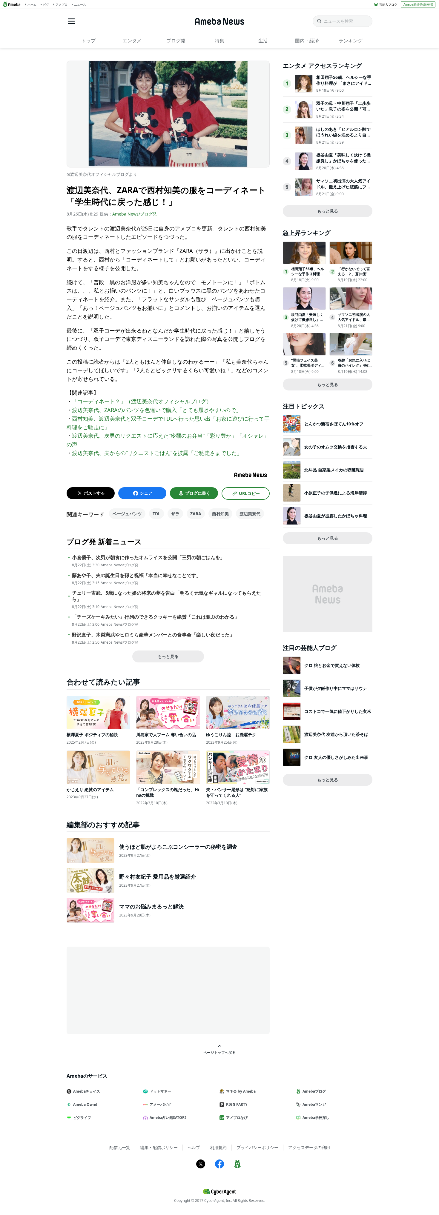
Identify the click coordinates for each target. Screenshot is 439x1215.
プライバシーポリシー (257, 1147)
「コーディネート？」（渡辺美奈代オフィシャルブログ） (142, 401)
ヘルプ (194, 1147)
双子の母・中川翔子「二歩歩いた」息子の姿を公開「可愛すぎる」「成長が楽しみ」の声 (343, 112)
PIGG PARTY (236, 1104)
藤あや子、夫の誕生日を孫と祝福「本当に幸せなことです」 (136, 575)
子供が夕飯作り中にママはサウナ (335, 688)
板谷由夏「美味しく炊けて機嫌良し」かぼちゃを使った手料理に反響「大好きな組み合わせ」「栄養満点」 (343, 163)
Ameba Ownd (85, 1104)
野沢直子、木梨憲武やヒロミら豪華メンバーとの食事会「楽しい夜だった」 (153, 635)
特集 (219, 40)
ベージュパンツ (127, 513)
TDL (156, 513)
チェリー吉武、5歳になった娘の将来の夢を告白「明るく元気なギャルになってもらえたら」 (166, 596)
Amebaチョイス (86, 1091)
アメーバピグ (160, 1104)
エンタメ (132, 40)
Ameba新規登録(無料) (418, 4)
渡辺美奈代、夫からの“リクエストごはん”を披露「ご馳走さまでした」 (157, 452)
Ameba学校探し (316, 1117)
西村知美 (220, 513)
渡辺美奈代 (250, 513)
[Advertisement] (120, 990)
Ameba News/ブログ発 (134, 214)
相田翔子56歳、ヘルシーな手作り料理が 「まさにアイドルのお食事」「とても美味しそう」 (344, 86)
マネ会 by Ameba (241, 1091)
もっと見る (168, 656)
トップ (88, 40)
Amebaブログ (314, 1091)
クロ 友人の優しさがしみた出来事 (336, 757)
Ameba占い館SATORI (168, 1117)
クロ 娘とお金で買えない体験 (332, 665)
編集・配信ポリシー (159, 1147)
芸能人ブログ (388, 4)
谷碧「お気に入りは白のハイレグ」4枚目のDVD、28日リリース (355, 368)
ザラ (175, 513)
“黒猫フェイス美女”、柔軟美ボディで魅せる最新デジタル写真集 (308, 368)
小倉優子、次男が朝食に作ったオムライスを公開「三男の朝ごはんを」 (148, 557)
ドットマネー (160, 1091)
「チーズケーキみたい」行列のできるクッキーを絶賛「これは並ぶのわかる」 (155, 617)
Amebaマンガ (314, 1104)
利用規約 (218, 1147)
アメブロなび (237, 1117)
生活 (263, 40)
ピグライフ (82, 1117)
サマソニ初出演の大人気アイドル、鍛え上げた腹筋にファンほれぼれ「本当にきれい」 (343, 186)
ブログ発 (175, 40)
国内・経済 (307, 40)
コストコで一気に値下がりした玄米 (337, 711)
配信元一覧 (119, 1147)
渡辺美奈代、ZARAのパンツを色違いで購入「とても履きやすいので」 (156, 409)
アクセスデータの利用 (309, 1147)
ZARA (195, 513)
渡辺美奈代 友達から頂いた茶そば (336, 734)
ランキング (351, 40)
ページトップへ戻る (219, 1052)
